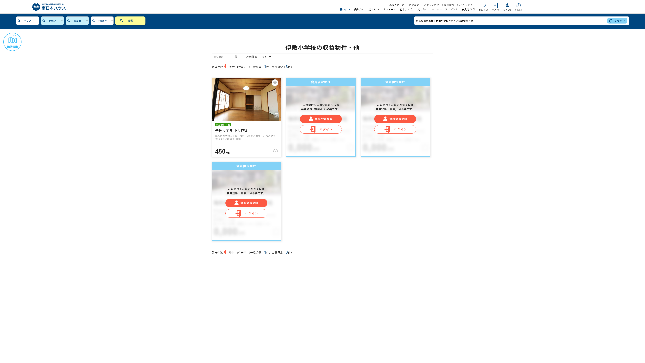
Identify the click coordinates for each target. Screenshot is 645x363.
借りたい (405, 9)
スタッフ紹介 (431, 4)
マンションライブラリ (445, 9)
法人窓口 (467, 9)
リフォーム (389, 9)
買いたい (345, 9)
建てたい (374, 9)
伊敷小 (52, 20)
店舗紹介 (414, 4)
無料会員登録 (324, 119)
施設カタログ (396, 4)
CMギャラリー (467, 4)
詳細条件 (102, 20)
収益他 (77, 20)
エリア (27, 20)
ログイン (326, 129)
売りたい (359, 9)
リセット (620, 20)
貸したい (422, 9)
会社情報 (449, 4)
